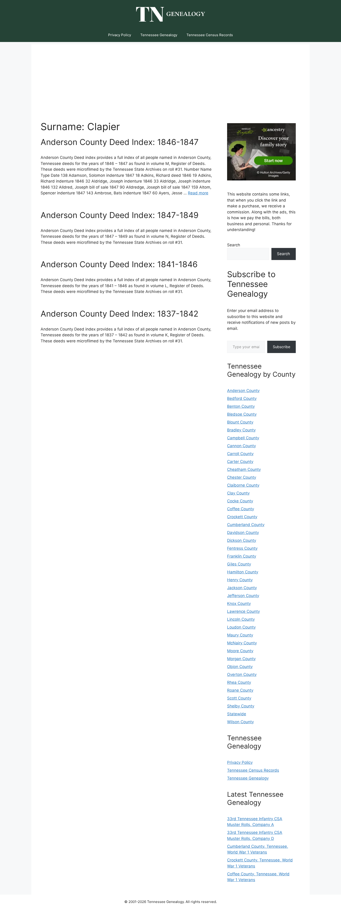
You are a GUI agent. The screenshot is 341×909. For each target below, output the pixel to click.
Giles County (239, 564)
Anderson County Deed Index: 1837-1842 (119, 313)
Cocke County (240, 501)
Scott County (239, 698)
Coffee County (240, 509)
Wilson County (240, 721)
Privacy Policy (119, 35)
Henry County (240, 580)
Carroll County (240, 453)
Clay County (238, 493)
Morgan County (241, 658)
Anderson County (243, 390)
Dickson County (241, 540)
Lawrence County (243, 611)
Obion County (240, 666)
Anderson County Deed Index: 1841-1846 (119, 264)
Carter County (240, 461)
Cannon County (241, 445)
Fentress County (242, 548)
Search (233, 245)
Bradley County (241, 430)
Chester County (241, 477)
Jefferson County (243, 595)
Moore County (240, 651)
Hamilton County (242, 572)
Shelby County (240, 706)
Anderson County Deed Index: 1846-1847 (120, 142)
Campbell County (243, 438)
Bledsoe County (242, 414)
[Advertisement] (170, 76)
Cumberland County (245, 524)
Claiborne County (243, 485)
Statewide (236, 714)
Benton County (241, 406)
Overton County (242, 674)
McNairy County (242, 643)
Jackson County (242, 587)
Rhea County (239, 682)
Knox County (239, 603)
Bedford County (242, 398)
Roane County (240, 690)
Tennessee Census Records (210, 35)
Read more (198, 193)
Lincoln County (241, 619)
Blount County (240, 422)
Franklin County (241, 556)
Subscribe (281, 346)
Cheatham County (244, 469)
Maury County (240, 635)
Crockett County (242, 516)
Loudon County (241, 627)
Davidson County (243, 532)
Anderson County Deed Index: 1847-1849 (120, 215)
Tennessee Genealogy (158, 35)
